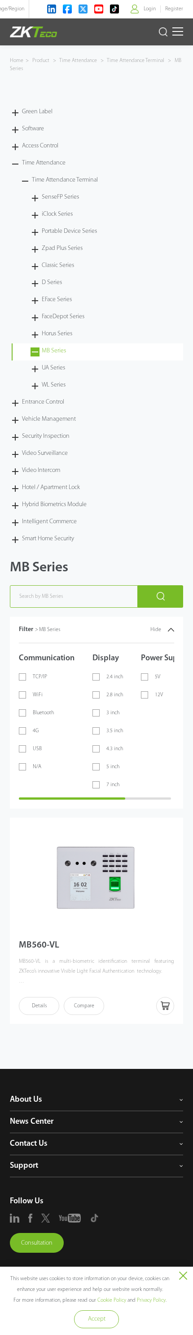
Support (24, 1166)
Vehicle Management (49, 419)
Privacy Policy (151, 1300)
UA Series (53, 368)
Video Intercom (41, 470)
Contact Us (29, 1144)
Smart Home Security (48, 538)
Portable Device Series (69, 231)
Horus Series (57, 333)
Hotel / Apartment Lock (51, 487)
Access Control (40, 145)
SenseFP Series (60, 197)
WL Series (54, 385)
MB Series (54, 350)
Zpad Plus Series (62, 248)
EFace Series (57, 299)
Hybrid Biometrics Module (54, 504)
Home (16, 60)
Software (33, 128)
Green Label (37, 111)
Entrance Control (43, 402)
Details (39, 1006)
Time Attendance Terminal (136, 60)
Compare (84, 1006)
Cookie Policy (111, 1300)
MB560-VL (39, 945)
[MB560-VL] (96, 878)
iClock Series (57, 214)
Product (41, 60)
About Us (26, 1100)
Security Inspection (46, 436)
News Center (31, 1122)
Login (150, 9)
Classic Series (58, 265)
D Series (52, 282)
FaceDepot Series (63, 316)
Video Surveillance (45, 453)
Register (174, 9)
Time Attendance (78, 60)
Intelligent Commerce (49, 521)
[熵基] (33, 32)
